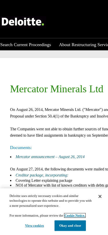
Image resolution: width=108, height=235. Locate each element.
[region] (54, 211)
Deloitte (23, 22)
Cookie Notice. (75, 215)
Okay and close (70, 225)
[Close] (99, 196)
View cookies (34, 225)
